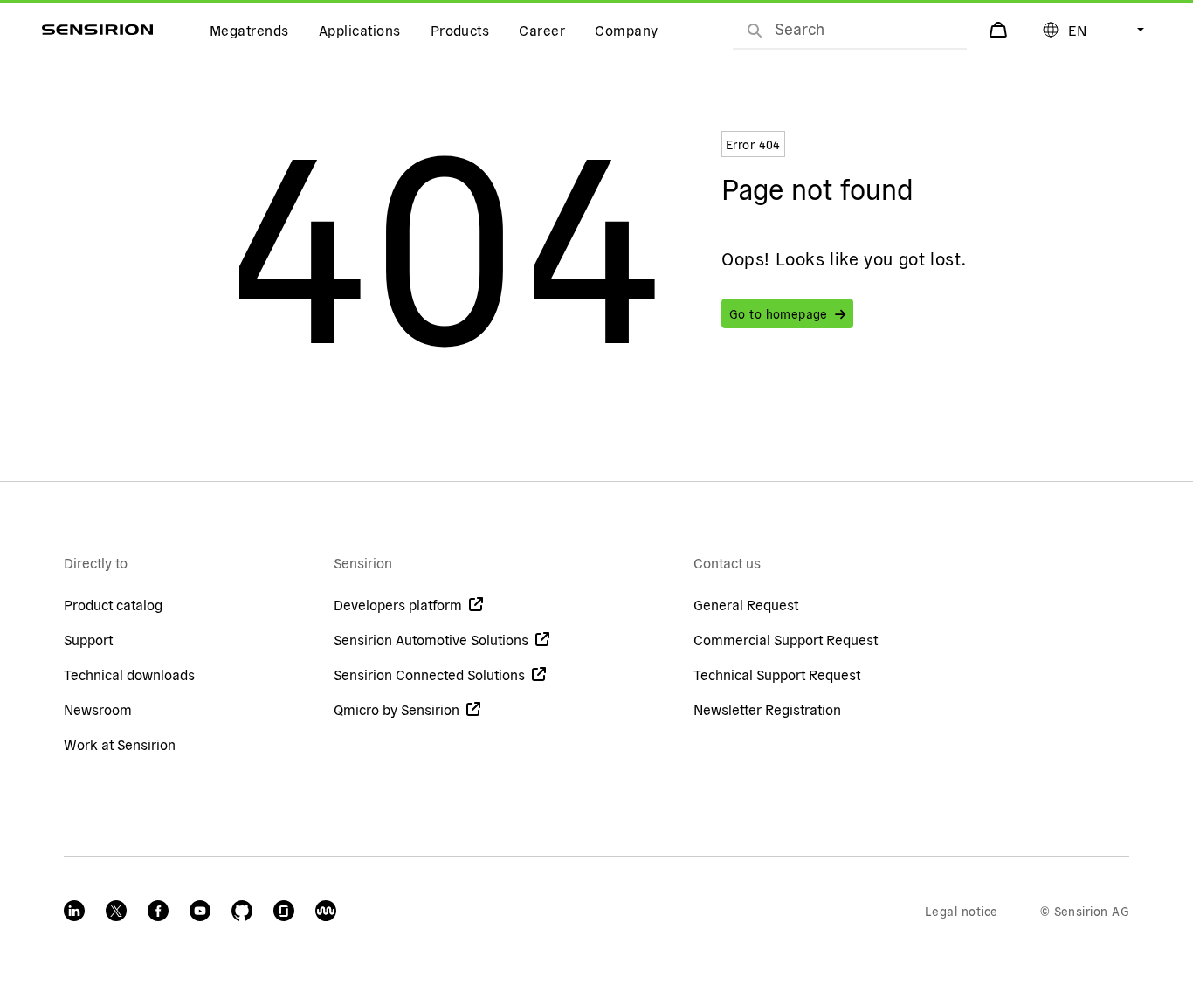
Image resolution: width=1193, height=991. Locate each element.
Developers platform (398, 604)
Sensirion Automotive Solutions (431, 639)
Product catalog (113, 604)
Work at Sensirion (120, 744)
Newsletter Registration (767, 709)
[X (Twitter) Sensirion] (116, 910)
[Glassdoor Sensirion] (283, 910)
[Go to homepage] (97, 29)
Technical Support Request (776, 674)
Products (460, 29)
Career (542, 29)
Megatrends (249, 29)
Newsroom (98, 709)
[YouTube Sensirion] (200, 910)
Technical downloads (129, 674)
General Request (745, 604)
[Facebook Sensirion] (158, 910)
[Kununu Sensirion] (325, 910)
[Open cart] (1000, 29)
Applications (360, 29)
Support (88, 639)
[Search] (754, 29)
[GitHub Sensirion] (241, 910)
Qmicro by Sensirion (396, 709)
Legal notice (961, 911)
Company (626, 29)
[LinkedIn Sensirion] (74, 910)
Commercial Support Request (785, 639)
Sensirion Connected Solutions (429, 674)
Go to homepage (778, 313)
